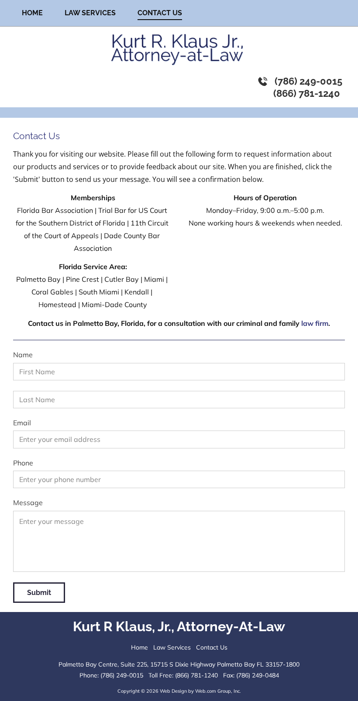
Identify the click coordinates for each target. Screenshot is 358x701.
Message (28, 503)
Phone (23, 463)
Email (22, 423)
